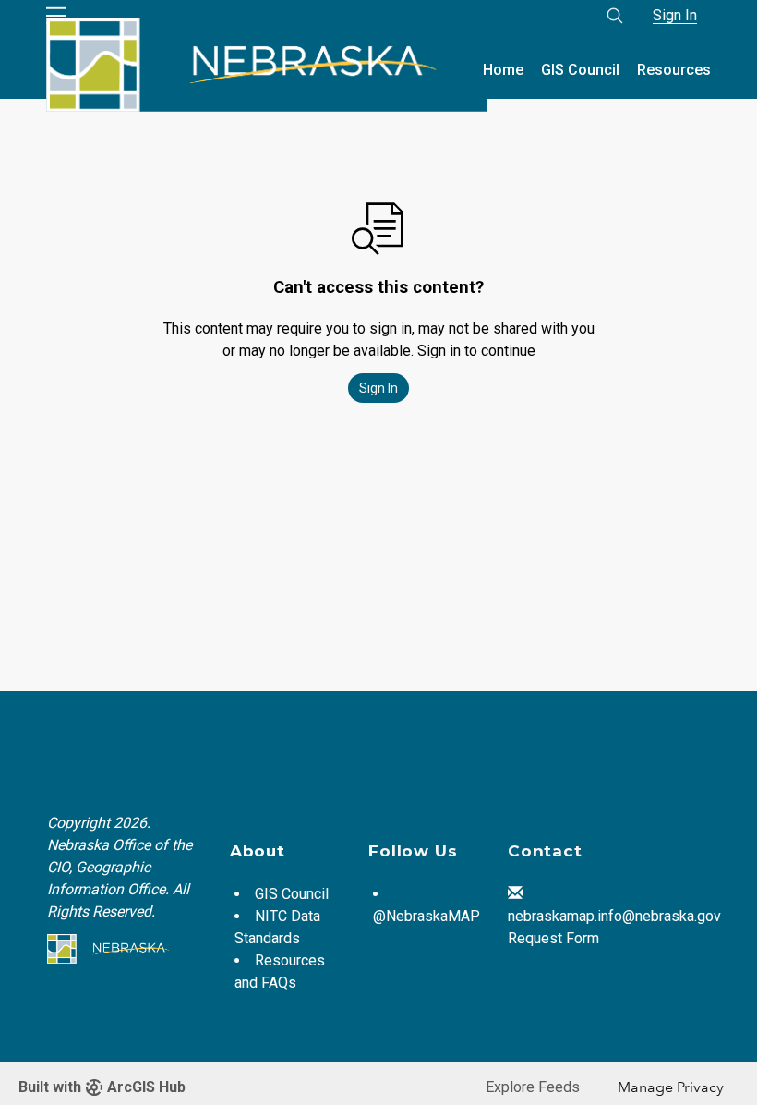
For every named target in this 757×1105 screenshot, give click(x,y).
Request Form (553, 938)
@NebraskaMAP (426, 916)
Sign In (675, 15)
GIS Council (580, 70)
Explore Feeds (533, 1087)
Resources (674, 70)
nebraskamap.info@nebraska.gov (614, 916)
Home (503, 70)
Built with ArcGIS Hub (102, 1087)
